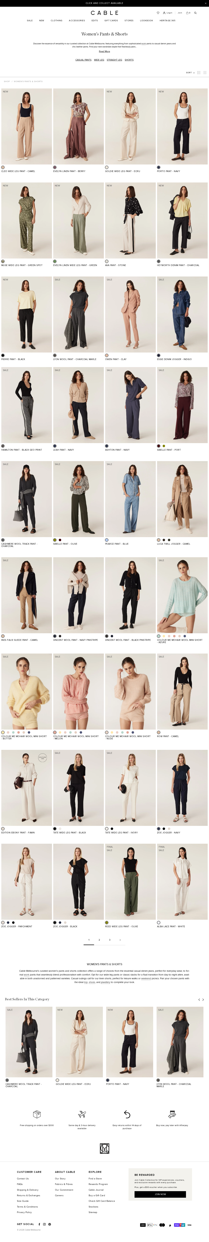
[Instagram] (44, 1224)
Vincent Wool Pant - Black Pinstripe (128, 640)
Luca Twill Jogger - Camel (173, 544)
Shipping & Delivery (27, 1190)
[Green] (55, 261)
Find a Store (95, 1178)
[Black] (3, 355)
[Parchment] (169, 829)
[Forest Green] (169, 540)
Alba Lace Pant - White (171, 926)
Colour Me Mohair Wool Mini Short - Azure (180, 641)
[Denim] (185, 636)
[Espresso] (164, 540)
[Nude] (179, 636)
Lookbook (146, 23)
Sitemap (93, 1212)
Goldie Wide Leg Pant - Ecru (122, 171)
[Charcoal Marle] (55, 355)
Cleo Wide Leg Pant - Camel (18, 171)
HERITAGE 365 (168, 23)
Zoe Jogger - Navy (168, 832)
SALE (30, 23)
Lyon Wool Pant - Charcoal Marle (74, 359)
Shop (7, 81)
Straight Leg (114, 60)
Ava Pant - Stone (115, 265)
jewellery (105, 982)
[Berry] (55, 167)
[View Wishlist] (158, 13)
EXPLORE (95, 1172)
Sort (189, 72)
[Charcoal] (158, 261)
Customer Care (29, 1172)
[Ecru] (106, 167)
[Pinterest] (49, 1224)
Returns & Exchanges (28, 1195)
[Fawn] (3, 829)
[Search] (195, 13)
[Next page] (120, 941)
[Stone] (106, 261)
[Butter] (164, 636)
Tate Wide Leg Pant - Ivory (121, 832)
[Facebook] (39, 1224)
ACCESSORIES (77, 23)
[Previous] (199, 999)
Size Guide (23, 1201)
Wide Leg (99, 60)
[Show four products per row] (204, 72)
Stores (129, 23)
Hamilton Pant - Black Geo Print (21, 449)
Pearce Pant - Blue (117, 544)
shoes (92, 982)
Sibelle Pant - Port (169, 449)
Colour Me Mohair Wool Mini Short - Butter (24, 737)
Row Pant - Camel (168, 736)
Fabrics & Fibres (64, 1184)
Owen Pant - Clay (116, 359)
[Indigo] (158, 355)
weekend (146, 978)
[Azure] (158, 636)
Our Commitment (64, 1190)
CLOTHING (57, 23)
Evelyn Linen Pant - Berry (69, 171)
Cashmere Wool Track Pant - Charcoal (19, 545)
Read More (104, 51)
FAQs (20, 1184)
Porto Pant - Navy (168, 171)
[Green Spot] (3, 261)
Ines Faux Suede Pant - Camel (19, 640)
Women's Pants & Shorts (28, 81)
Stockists (93, 1206)
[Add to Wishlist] (50, 173)
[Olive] (164, 446)
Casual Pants (83, 60)
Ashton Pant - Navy (117, 449)
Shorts (129, 60)
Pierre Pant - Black (13, 359)
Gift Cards (111, 23)
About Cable (65, 1172)
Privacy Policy (24, 1212)
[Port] (158, 446)
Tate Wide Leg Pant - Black (69, 832)
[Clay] (106, 355)
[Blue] (106, 540)
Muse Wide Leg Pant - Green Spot (21, 265)
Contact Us (23, 1178)
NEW (41, 23)
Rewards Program (98, 1184)
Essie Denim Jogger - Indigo (174, 359)
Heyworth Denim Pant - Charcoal (178, 265)
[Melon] (174, 636)
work (143, 43)
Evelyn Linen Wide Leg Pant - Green (75, 265)
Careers (59, 1195)
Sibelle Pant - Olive (65, 544)
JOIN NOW (160, 1194)
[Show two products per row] (198, 72)
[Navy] (158, 167)
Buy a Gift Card (97, 1195)
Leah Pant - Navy (63, 449)
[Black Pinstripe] (60, 636)
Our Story (60, 1178)
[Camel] (3, 167)
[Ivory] (60, 829)
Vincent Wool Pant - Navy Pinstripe (75, 640)
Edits (95, 20)
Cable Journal (96, 1190)
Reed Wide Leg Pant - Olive (121, 926)
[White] (158, 922)
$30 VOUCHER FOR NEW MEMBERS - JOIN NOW (104, 3)
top (86, 982)
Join (180, 13)
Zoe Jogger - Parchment (16, 926)
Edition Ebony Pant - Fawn (18, 832)
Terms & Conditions (27, 1206)
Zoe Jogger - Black (65, 926)
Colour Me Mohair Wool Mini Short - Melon (76, 737)
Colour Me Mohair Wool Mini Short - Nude (128, 737)
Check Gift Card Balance (102, 1201)
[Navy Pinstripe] (55, 636)
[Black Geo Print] (3, 446)
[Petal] (169, 636)
